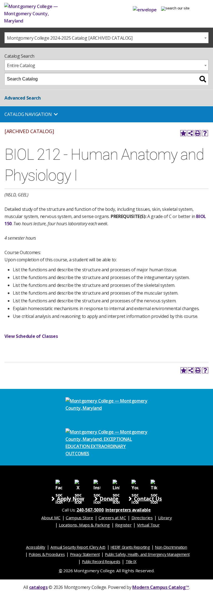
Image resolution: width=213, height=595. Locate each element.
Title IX (131, 561)
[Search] (203, 79)
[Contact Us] (145, 8)
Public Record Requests (101, 561)
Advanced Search (22, 98)
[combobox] (106, 37)
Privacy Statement (85, 554)
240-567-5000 (90, 510)
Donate (109, 498)
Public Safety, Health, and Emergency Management (147, 554)
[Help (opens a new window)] (205, 133)
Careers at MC (112, 517)
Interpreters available (128, 510)
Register (123, 525)
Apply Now (70, 498)
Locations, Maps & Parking (84, 525)
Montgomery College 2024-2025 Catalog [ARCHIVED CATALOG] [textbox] (70, 38)
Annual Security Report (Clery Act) (77, 547)
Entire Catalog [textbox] (21, 65)
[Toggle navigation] (175, 8)
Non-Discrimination (171, 547)
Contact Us (148, 498)
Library (165, 517)
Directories (142, 517)
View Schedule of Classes (31, 336)
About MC (50, 517)
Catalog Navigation (28, 114)
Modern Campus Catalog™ (160, 587)
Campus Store (79, 517)
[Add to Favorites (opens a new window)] (183, 133)
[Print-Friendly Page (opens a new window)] (198, 133)
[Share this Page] (190, 133)
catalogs (38, 587)
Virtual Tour (148, 525)
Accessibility (35, 547)
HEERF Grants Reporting (130, 547)
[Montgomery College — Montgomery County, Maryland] (40, 13)
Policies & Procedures (47, 554)
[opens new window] (59, 483)
